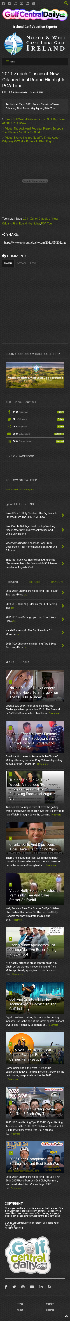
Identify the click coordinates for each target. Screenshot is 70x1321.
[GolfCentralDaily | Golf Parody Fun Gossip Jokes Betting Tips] (35, 19)
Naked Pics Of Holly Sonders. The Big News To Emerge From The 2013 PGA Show (34, 692)
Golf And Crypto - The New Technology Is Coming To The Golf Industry (32, 1004)
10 (11, 1153)
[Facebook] (3, 3)
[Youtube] (21, 3)
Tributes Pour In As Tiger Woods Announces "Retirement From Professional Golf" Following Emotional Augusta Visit (34, 789)
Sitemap (50, 1310)
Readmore (54, 713)
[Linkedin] (27, 3)
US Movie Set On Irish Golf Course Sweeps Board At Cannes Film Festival (30, 1055)
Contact (50, 1304)
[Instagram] (15, 3)
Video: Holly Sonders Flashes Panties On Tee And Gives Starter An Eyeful (32, 895)
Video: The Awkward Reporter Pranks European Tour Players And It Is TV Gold (33, 130)
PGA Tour (47, 223)
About (20, 1310)
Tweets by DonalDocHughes (20, 489)
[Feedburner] (33, 3)
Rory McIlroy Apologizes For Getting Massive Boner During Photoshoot (32, 949)
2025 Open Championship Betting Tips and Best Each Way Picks (34, 1163)
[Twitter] (9, 3)
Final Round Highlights (26, 223)
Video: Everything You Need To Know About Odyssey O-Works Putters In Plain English (30, 139)
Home (20, 1304)
